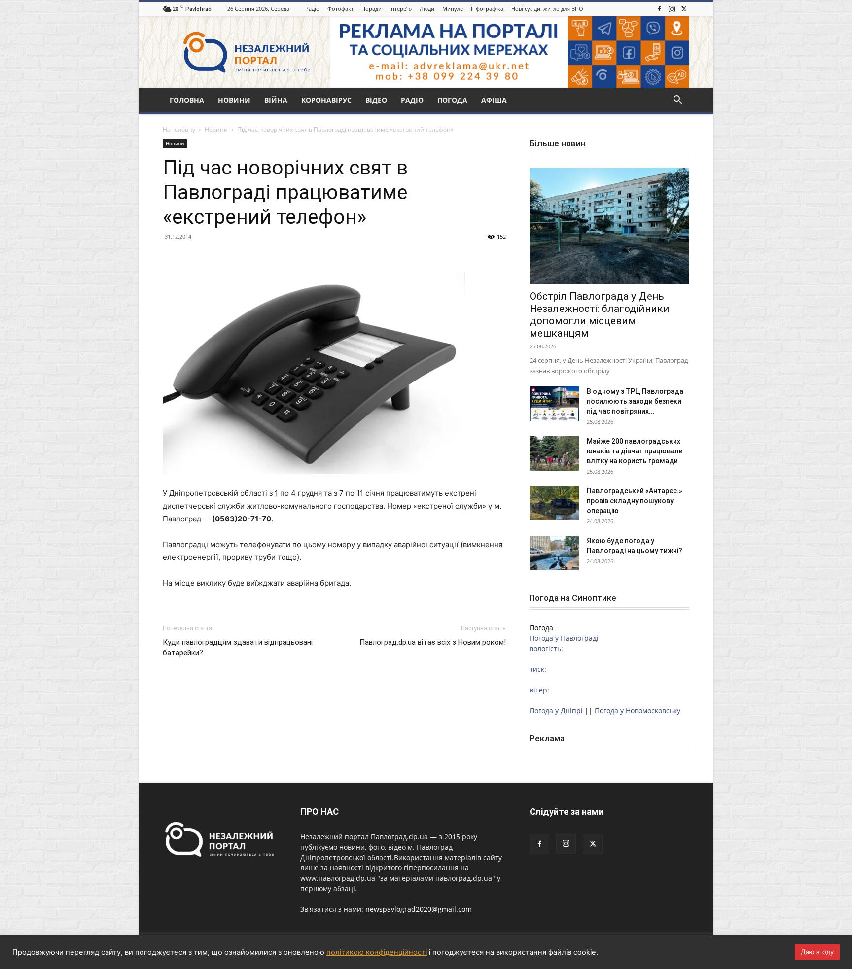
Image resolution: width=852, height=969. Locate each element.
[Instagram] (671, 9)
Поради (371, 8)
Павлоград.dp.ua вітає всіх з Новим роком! (432, 642)
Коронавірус (326, 99)
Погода (452, 99)
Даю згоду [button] (817, 952)
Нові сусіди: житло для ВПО (547, 8)
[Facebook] (659, 9)
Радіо (312, 8)
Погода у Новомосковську (637, 710)
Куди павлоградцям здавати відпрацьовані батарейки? (238, 647)
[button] (677, 100)
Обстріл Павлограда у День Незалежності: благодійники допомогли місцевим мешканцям (600, 314)
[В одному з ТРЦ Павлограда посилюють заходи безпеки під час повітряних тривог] (554, 403)
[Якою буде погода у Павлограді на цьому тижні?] (554, 553)
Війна (275, 99)
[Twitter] (683, 9)
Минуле (452, 8)
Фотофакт (340, 8)
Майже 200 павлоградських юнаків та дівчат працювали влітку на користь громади (635, 451)
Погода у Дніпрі (556, 710)
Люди (427, 8)
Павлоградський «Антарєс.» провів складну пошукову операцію (634, 501)
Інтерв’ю (401, 8)
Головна (187, 99)
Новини (234, 99)
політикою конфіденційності (376, 952)
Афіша (494, 99)
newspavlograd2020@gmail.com (418, 909)
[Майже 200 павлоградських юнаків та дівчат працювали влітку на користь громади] (554, 453)
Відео (376, 99)
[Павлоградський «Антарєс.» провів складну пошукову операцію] (554, 503)
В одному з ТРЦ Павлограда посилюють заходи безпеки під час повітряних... (635, 401)
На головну (179, 129)
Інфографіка (487, 8)
